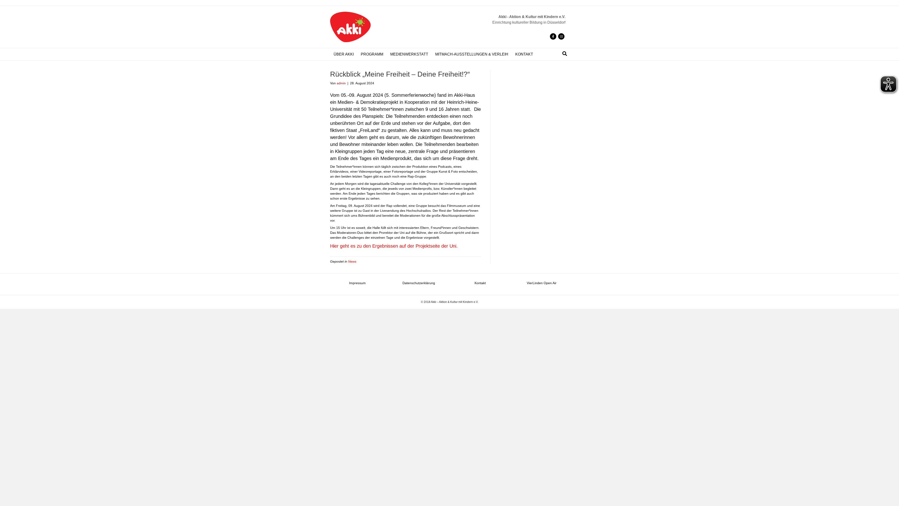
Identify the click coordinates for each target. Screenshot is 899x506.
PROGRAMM (372, 54)
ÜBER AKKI (344, 54)
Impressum (357, 283)
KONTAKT (524, 54)
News (352, 261)
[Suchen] (564, 53)
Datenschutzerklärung (418, 283)
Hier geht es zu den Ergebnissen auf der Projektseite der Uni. (394, 246)
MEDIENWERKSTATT (409, 54)
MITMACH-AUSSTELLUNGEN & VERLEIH (471, 54)
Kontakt (480, 283)
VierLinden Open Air (541, 283)
